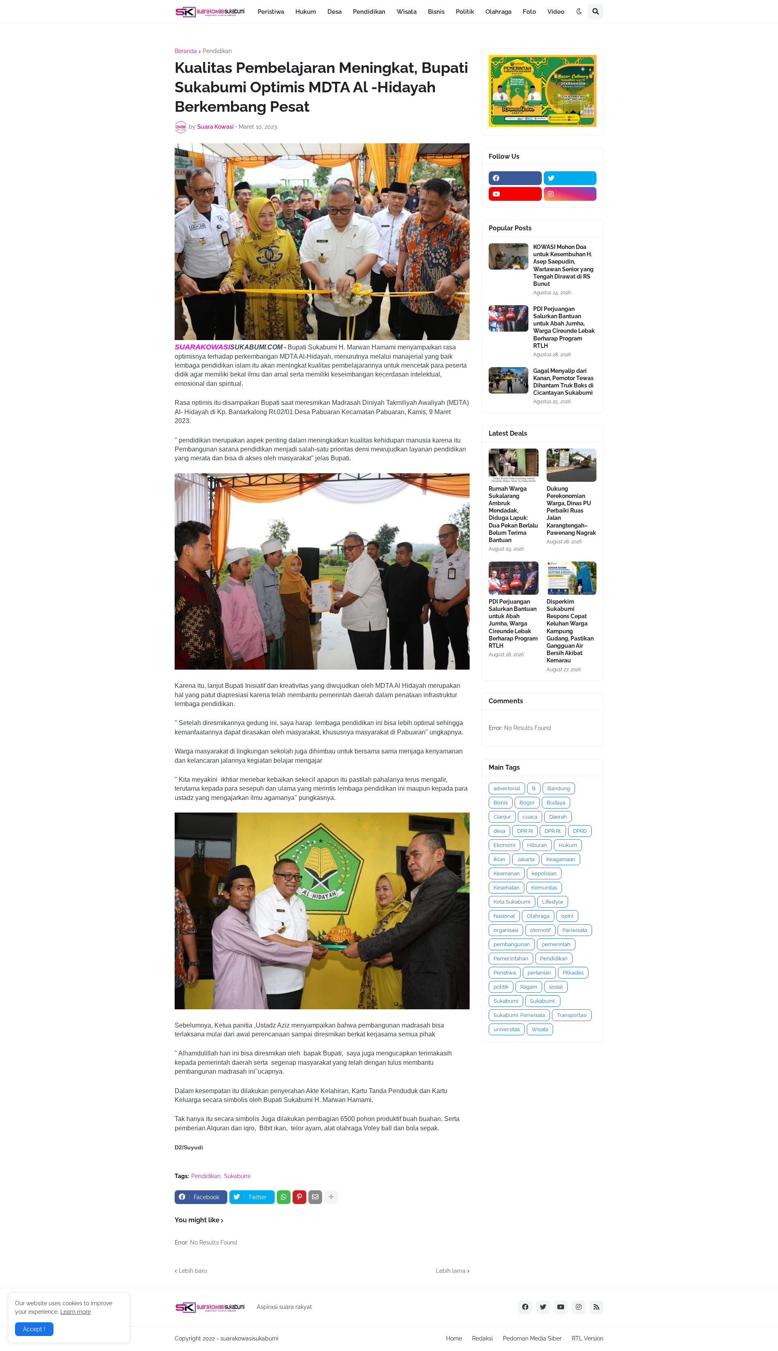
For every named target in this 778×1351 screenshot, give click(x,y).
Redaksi (482, 1338)
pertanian (539, 973)
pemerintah (556, 944)
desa (499, 831)
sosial (556, 987)
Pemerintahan (511, 958)
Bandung (558, 788)
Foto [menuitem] (529, 11)
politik (501, 987)
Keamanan (507, 873)
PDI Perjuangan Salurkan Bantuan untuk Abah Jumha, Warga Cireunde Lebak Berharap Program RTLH (564, 327)
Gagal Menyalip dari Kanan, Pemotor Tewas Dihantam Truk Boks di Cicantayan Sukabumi (563, 382)
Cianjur (502, 817)
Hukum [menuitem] (305, 11)
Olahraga (538, 916)
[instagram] (570, 194)
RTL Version (587, 1338)
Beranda (186, 51)
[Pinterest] (299, 1197)
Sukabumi (237, 1176)
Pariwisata (574, 930)
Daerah (558, 817)
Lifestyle (552, 902)
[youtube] (515, 194)
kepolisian (544, 873)
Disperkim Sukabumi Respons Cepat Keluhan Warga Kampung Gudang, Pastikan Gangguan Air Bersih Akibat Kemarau (570, 631)
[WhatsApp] (284, 1197)
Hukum (568, 845)
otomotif (540, 930)
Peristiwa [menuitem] (271, 11)
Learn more (75, 1311)
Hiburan (537, 845)
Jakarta (525, 859)
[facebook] (515, 178)
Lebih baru (193, 1271)
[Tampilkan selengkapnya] (331, 1197)
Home (454, 1338)
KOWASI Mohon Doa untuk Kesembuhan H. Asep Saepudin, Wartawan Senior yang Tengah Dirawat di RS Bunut (563, 265)
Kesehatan (506, 888)
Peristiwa (505, 973)
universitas (507, 1029)
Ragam (528, 987)
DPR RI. (553, 831)
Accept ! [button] (34, 1329)
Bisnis (501, 803)
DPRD (580, 831)
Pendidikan (217, 51)
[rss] (596, 1307)
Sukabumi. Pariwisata (519, 1015)
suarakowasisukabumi (249, 1338)
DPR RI (525, 831)
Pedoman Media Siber (532, 1338)
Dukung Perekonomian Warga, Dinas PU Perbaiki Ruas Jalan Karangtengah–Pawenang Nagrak (571, 510)
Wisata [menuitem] (407, 11)
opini (567, 916)
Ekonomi (504, 845)
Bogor (527, 803)
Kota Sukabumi (512, 902)
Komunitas (544, 888)
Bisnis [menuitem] (436, 11)
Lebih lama (451, 1271)
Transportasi (572, 1015)
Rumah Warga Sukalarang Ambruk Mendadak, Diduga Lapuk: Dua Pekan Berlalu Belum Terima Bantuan (513, 514)
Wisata (540, 1029)
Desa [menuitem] (334, 11)
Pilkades (573, 973)
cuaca (530, 817)
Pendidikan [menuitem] (369, 11)
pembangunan (512, 944)
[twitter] (570, 178)
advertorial (507, 788)
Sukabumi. (543, 1001)
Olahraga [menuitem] (498, 11)
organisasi (506, 930)
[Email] (315, 1197)
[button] (579, 11)
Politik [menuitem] (465, 11)
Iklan (499, 859)
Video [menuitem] (555, 11)
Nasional (504, 916)
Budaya (556, 803)
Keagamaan (560, 859)
